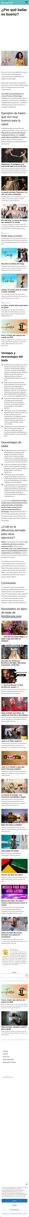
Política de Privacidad (9, 1062)
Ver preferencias (14, 1209)
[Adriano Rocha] (5, 952)
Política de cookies (6, 1213)
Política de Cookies (8, 1059)
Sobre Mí (5, 1053)
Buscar (15, 972)
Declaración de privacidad (16, 1213)
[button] (26, 1184)
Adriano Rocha (14, 950)
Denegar (14, 1205)
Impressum (24, 1213)
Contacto (5, 1051)
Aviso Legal (6, 1056)
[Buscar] (27, 976)
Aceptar (14, 1200)
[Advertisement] (14, 33)
